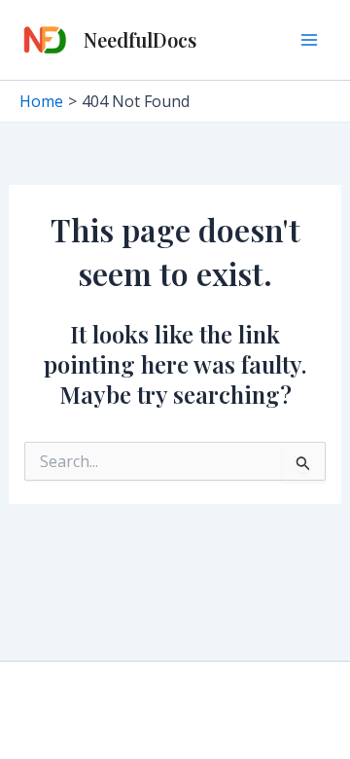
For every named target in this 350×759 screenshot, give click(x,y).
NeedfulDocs (140, 39)
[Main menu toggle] (309, 39)
